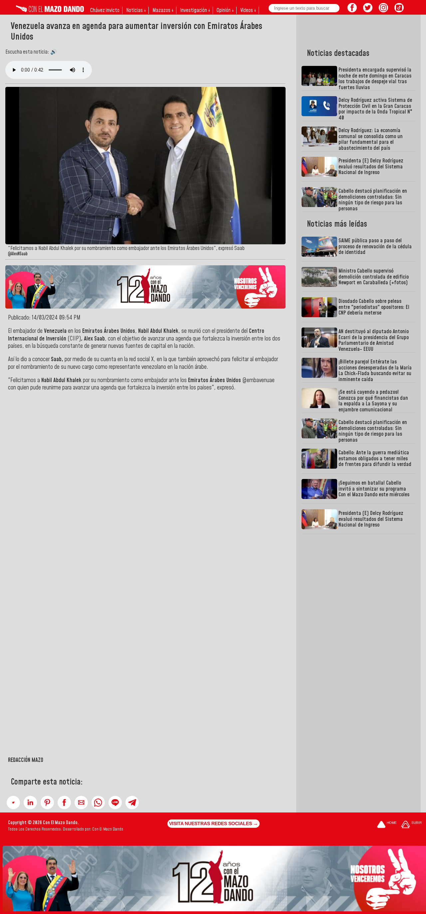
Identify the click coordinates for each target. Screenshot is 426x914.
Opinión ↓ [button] (225, 10)
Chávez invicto (104, 10)
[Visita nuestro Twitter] (367, 10)
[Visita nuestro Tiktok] (399, 10)
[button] (13, 802)
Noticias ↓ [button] (136, 10)
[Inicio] (50, 10)
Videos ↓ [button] (248, 10)
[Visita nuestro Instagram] (383, 10)
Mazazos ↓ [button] (162, 10)
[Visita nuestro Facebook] (352, 10)
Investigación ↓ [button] (195, 10)
